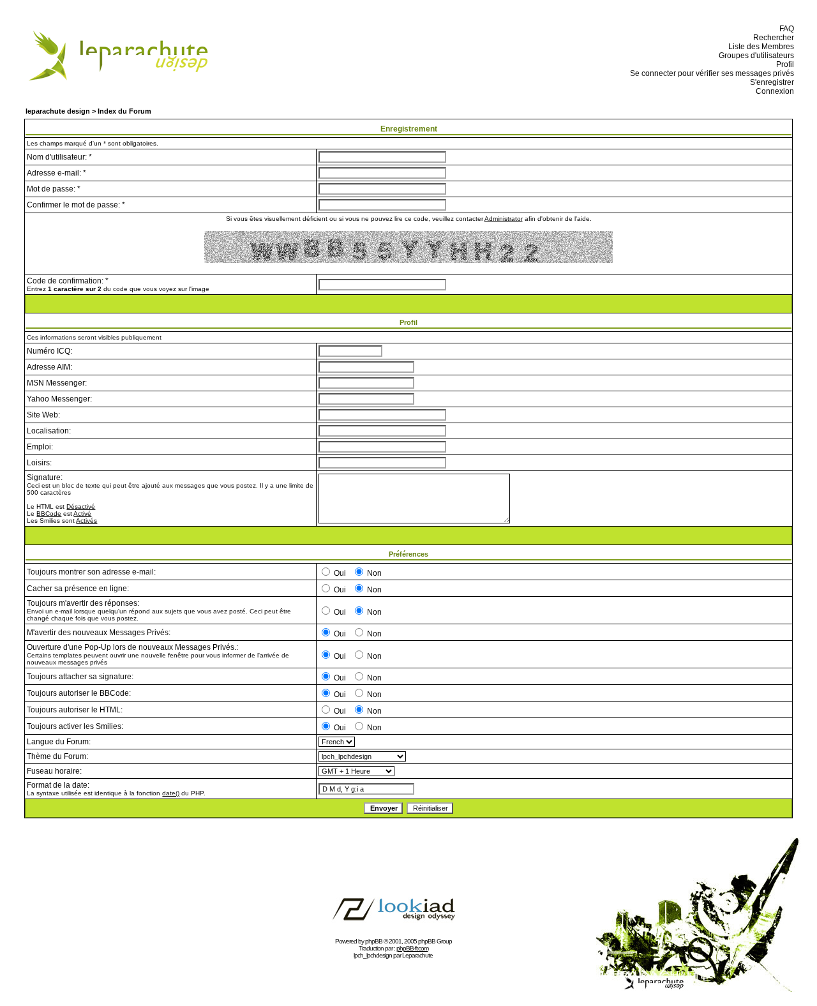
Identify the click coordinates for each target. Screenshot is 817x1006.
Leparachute (417, 955)
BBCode (48, 513)
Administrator (503, 218)
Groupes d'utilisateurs (754, 55)
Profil (783, 64)
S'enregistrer (770, 82)
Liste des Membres (759, 46)
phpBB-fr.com (412, 948)
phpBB (373, 941)
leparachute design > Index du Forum (88, 111)
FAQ (785, 28)
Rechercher (771, 37)
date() (170, 793)
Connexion (773, 91)
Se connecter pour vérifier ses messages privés (710, 73)
